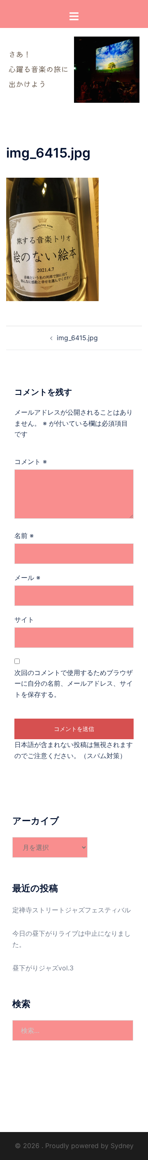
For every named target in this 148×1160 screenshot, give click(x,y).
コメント (30, 461)
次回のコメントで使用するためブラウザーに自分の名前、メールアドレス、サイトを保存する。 (73, 683)
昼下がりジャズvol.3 (43, 968)
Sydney (122, 1145)
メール (27, 577)
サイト (24, 619)
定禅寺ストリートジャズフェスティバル (71, 910)
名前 (24, 535)
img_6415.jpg (77, 338)
